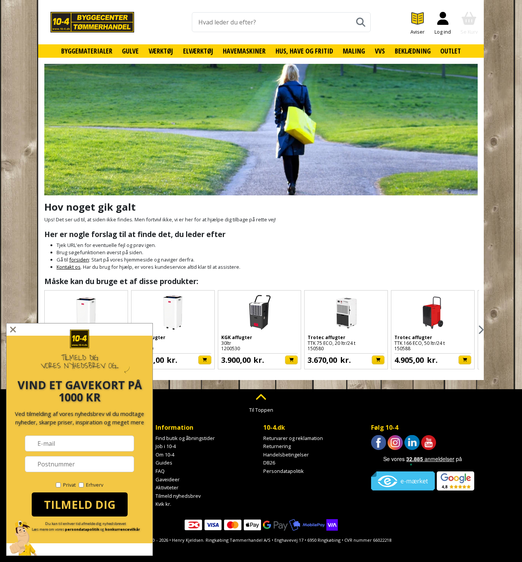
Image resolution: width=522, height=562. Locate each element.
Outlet (450, 50)
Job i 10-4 (166, 446)
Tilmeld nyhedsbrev (178, 495)
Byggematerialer (86, 50)
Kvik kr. (163, 503)
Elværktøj (198, 50)
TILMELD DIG (79, 504)
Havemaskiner (244, 50)
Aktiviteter (167, 487)
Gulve (130, 50)
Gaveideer (168, 479)
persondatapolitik (82, 529)
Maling (354, 50)
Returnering (277, 446)
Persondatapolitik (283, 471)
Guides (164, 462)
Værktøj (161, 50)
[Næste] (480, 330)
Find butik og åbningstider (185, 438)
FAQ (160, 471)
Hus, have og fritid (304, 50)
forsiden (79, 259)
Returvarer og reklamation (293, 438)
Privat (69, 484)
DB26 (269, 462)
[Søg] (360, 22)
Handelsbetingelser (286, 454)
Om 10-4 (165, 454)
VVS (380, 50)
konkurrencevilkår (122, 529)
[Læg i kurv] (204, 360)
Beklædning (413, 50)
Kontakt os (69, 266)
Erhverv (94, 484)
